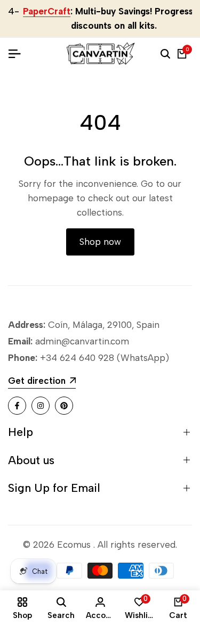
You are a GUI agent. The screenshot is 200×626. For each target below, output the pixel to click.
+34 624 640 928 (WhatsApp (101, 357)
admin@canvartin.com (82, 341)
